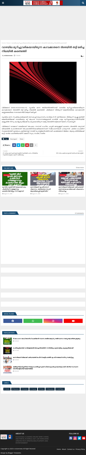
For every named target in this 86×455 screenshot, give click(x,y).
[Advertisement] (43, 22)
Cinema (34, 389)
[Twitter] (18, 145)
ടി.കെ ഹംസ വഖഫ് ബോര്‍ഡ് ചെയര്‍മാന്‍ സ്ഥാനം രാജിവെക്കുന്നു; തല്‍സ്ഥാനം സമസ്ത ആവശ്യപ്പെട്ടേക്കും (46, 338)
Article (7, 389)
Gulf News (61, 389)
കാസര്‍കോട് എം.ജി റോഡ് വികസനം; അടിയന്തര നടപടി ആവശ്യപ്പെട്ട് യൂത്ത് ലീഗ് (40, 189)
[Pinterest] (27, 145)
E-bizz (42, 389)
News (8, 43)
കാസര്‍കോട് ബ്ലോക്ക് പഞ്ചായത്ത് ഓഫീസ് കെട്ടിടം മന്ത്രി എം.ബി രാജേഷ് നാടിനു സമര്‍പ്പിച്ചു (43, 357)
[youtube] (73, 321)
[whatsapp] (32, 321)
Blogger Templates (14, 453)
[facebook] (12, 321)
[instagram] (53, 321)
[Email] (31, 145)
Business (16, 389)
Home (4, 43)
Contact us (71, 449)
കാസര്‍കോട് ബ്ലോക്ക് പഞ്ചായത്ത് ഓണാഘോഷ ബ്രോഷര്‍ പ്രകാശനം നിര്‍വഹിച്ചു (71, 189)
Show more (80, 168)
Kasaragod (13, 139)
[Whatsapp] (23, 145)
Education (51, 389)
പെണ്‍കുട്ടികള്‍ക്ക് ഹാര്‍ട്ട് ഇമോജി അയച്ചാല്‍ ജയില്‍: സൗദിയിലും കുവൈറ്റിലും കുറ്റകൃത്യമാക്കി (43, 348)
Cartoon (25, 389)
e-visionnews (18, 449)
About (64, 449)
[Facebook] (14, 145)
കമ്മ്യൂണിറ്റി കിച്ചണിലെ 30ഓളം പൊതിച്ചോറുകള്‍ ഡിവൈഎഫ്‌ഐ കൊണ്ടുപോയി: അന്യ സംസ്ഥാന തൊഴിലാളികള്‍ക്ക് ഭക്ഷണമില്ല (45, 368)
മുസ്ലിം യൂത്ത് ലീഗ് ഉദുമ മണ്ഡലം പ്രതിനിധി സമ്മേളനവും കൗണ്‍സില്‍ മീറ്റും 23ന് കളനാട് (14, 189)
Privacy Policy (80, 449)
